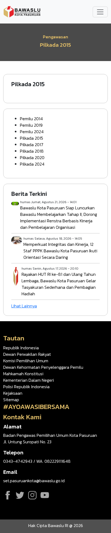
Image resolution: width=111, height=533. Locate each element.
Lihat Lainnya (24, 306)
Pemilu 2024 (32, 131)
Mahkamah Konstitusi (23, 373)
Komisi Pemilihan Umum (25, 360)
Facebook (7, 495)
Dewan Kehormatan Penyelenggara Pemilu (43, 367)
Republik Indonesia (21, 347)
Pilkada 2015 (31, 138)
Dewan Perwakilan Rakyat (27, 354)
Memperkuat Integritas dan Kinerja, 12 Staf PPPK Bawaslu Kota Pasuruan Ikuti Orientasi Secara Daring (60, 250)
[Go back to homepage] (22, 11)
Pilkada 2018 (32, 151)
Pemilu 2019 (31, 125)
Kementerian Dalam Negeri (28, 380)
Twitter (20, 495)
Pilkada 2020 (32, 157)
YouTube (44, 495)
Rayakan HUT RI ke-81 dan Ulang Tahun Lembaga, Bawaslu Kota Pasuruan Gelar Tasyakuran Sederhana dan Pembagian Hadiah (59, 284)
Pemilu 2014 (31, 118)
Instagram (32, 495)
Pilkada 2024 (32, 164)
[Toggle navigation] (100, 11)
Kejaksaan (12, 393)
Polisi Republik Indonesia (26, 386)
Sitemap (11, 399)
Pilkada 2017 (31, 144)
